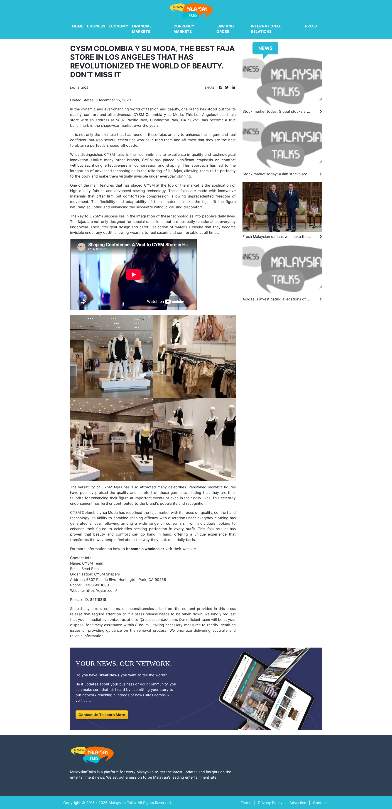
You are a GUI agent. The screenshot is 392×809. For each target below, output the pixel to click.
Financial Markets (142, 29)
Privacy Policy (270, 802)
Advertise (297, 802)
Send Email (90, 568)
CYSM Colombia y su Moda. (158, 114)
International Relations (266, 29)
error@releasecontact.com (154, 619)
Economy (118, 26)
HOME (77, 26)
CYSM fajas (112, 487)
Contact (320, 802)
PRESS (311, 26)
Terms (246, 802)
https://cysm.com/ (101, 590)
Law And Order (225, 29)
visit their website (180, 548)
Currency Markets (184, 29)
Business (96, 26)
